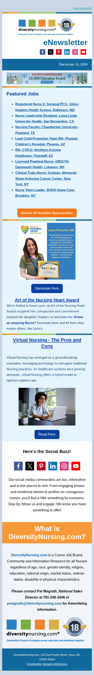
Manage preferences (55, 664)
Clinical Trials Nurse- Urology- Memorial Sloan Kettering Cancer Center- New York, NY (45, 178)
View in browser (82, 8)
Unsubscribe (34, 664)
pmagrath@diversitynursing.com (34, 603)
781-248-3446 (54, 597)
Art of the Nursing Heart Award (47, 300)
